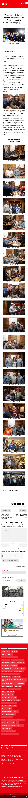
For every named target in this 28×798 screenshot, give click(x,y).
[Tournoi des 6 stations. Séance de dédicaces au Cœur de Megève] (14, 35)
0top (3, 651)
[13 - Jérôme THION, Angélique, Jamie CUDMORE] (14, 366)
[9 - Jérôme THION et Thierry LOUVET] (14, 298)
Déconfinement (6, 668)
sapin (3, 722)
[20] (14, 486)
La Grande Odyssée (7, 686)
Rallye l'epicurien (7, 717)
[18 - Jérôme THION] (14, 452)
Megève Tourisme (7, 700)
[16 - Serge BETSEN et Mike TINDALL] (14, 417)
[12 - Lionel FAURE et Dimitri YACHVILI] (14, 349)
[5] (14, 229)
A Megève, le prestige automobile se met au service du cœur (14, 764)
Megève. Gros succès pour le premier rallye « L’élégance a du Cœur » (12, 760)
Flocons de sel (6, 676)
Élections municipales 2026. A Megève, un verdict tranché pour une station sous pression (13, 756)
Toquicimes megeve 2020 (8, 731)
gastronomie (16, 676)
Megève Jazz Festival (7, 694)
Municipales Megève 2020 (9, 705)
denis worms (20, 662)
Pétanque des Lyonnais (8, 714)
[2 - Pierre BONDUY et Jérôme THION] (14, 178)
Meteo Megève (13, 601)
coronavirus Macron (17, 660)
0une (8, 651)
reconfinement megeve (8, 720)
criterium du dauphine (8, 662)
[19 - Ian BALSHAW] (14, 469)
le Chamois (18, 686)
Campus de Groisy (7, 654)
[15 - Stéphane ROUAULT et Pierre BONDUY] (14, 400)
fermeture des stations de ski (10, 674)
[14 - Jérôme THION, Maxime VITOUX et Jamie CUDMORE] (14, 383)
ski (17, 722)
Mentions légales (18, 786)
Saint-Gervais (20, 720)
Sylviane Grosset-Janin (8, 725)
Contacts (3, 786)
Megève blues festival (14, 689)
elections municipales (19, 668)
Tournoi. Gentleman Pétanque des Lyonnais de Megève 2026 (13, 748)
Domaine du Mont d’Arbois (9, 665)
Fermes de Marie (18, 671)
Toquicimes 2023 (6, 728)
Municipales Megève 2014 (9, 703)
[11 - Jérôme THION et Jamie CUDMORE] (14, 332)
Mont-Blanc (17, 700)
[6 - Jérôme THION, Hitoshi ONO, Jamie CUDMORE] (14, 246)
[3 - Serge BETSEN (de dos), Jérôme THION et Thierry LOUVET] (14, 195)
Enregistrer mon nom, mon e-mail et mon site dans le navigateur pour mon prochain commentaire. (13, 550)
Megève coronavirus (8, 691)
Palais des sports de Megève (10, 711)
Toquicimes (20, 725)
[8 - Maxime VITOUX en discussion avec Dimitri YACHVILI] (14, 281)
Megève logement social (9, 697)
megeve (4, 689)
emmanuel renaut (7, 671)
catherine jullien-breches (9, 657)
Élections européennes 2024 (10, 734)
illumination (20, 683)
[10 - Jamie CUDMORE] (14, 315)
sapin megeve (11, 722)
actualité (14, 651)
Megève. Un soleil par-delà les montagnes (11, 752)
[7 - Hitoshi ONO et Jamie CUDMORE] (14, 263)
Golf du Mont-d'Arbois (8, 683)
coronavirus (5, 660)
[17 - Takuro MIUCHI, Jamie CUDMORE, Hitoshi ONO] (14, 434)
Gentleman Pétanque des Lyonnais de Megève (12, 680)
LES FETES (13, 23)
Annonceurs (10, 786)
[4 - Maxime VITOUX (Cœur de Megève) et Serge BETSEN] (14, 212)
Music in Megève (6, 708)
